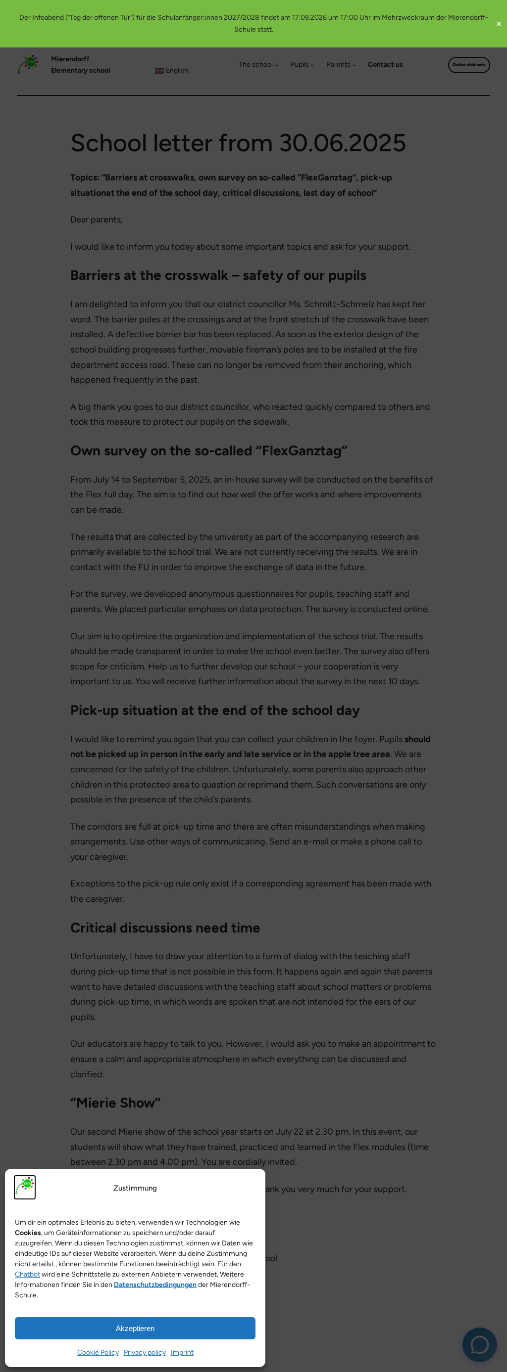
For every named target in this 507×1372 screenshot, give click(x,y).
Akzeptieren (135, 1328)
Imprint (182, 1352)
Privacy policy (145, 1352)
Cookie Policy (98, 1352)
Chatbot (27, 1274)
